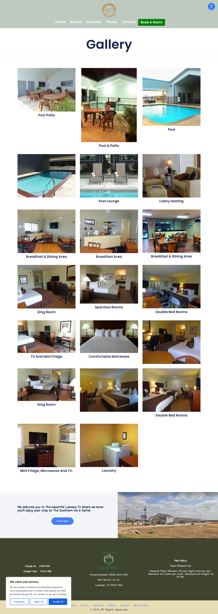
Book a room (152, 22)
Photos (111, 22)
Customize (19, 601)
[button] (62, 521)
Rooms (75, 22)
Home (60, 22)
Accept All (58, 601)
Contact (129, 22)
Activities (93, 22)
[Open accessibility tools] (211, 6)
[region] (38, 592)
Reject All (38, 601)
